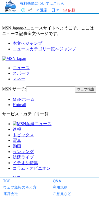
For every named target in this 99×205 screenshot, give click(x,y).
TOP (7, 180)
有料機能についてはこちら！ (44, 3)
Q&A (57, 180)
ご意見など (62, 193)
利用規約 (60, 187)
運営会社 (10, 193)
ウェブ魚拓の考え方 (19, 187)
